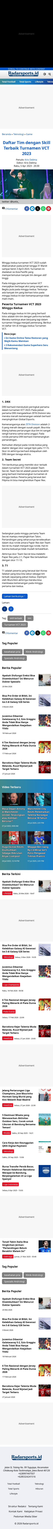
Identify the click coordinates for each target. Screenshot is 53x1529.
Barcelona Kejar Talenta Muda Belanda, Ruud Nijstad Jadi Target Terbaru (19, 765)
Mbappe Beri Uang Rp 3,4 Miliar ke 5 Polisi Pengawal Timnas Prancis (38, 851)
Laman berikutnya (13, 596)
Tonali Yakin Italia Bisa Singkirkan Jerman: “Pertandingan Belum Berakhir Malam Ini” (15, 1246)
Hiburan (39, 1488)
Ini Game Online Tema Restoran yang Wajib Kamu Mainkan (26, 339)
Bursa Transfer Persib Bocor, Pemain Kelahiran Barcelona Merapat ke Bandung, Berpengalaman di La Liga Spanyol (18, 1172)
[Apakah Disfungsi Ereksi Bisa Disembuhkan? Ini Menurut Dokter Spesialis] (45, 680)
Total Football (8, 81)
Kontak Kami (15, 1511)
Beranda (6, 134)
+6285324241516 (26, 1476)
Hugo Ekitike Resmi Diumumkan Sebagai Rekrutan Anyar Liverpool (13, 851)
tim (29, 618)
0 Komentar (11, 208)
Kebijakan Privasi (33, 1511)
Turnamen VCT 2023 (15, 624)
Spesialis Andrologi (14, 658)
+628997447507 (26, 1473)
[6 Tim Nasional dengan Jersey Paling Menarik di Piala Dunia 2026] (45, 747)
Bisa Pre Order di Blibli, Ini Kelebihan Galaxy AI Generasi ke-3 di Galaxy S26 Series (19, 699)
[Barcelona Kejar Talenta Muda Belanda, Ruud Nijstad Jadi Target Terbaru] (45, 767)
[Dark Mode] (44, 74)
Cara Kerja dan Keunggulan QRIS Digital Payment (17, 1144)
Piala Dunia (8, 1011)
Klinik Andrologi (34, 651)
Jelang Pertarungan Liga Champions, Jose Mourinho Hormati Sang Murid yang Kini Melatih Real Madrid (17, 1095)
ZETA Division (33, 424)
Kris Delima (31, 159)
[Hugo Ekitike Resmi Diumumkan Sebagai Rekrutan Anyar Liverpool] (14, 837)
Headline (7, 1038)
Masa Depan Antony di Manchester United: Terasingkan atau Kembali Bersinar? (13, 815)
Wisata (6, 1133)
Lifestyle (39, 81)
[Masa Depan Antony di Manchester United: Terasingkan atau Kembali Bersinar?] (14, 799)
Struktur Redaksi (17, 1506)
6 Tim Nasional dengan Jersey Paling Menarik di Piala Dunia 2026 (19, 745)
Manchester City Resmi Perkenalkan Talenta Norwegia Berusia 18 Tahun (38, 813)
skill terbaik (16, 618)
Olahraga (7, 1256)
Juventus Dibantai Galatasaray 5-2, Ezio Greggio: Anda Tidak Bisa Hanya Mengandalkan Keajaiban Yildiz (19, 722)
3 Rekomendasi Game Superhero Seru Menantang (26, 347)
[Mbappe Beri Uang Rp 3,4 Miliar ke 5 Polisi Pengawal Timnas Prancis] (39, 837)
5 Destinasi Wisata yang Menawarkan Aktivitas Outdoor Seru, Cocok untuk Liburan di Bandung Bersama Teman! (18, 1121)
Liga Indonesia (10, 1184)
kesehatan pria (12, 651)
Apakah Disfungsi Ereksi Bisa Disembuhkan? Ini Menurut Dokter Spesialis (18, 678)
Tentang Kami (35, 1506)
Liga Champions (11, 984)
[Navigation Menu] (49, 74)
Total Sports (25, 81)
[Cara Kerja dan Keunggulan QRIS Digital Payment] (45, 1147)
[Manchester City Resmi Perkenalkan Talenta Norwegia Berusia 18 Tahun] (39, 799)
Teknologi (18, 134)
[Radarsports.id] (23, 74)
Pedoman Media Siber (25, 1516)
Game (29, 134)
